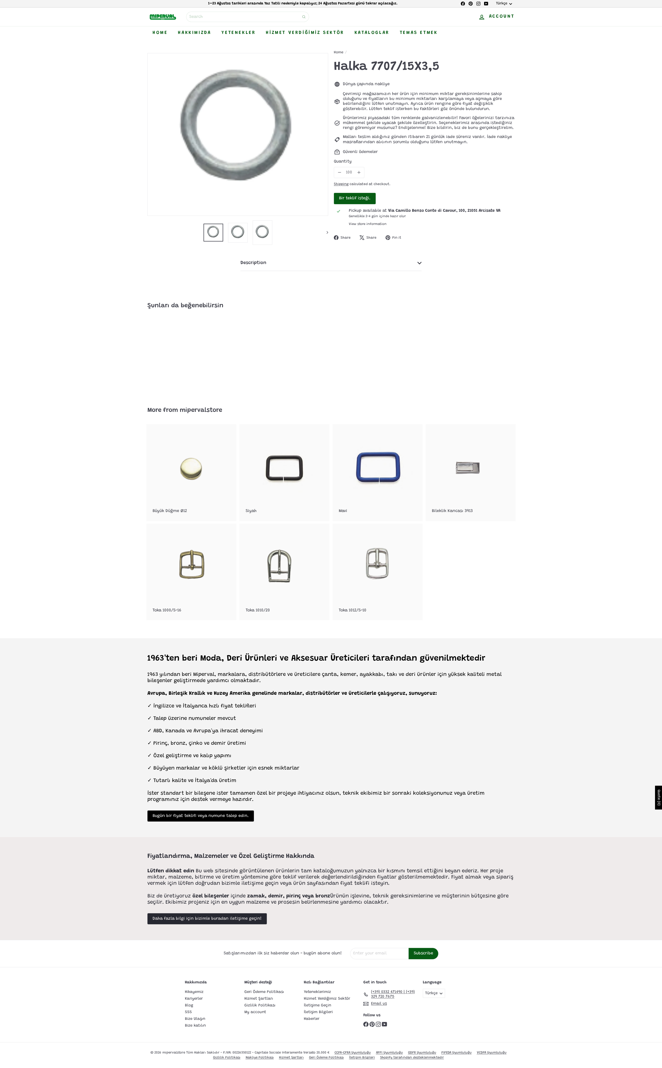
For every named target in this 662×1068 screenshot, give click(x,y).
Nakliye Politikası (260, 1057)
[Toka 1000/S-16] (191, 572)
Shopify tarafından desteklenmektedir (412, 1057)
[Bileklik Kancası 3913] (471, 472)
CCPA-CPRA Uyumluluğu (353, 1052)
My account (255, 1012)
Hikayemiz (194, 992)
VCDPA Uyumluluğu (492, 1052)
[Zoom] (238, 134)
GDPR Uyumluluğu (422, 1052)
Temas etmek (419, 33)
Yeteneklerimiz (317, 992)
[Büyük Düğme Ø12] (191, 472)
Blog (189, 1005)
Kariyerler (194, 999)
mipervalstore (201, 410)
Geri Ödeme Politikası (264, 992)
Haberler (311, 1019)
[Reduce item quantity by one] (339, 172)
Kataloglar (372, 33)
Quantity (343, 161)
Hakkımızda (194, 33)
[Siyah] (284, 472)
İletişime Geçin (317, 1005)
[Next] (325, 232)
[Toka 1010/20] (284, 572)
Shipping (341, 184)
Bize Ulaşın (195, 1019)
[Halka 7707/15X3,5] (175, 354)
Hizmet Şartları (258, 999)
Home (160, 33)
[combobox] (247, 17)
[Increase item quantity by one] (358, 172)
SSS (188, 1012)
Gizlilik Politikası (259, 1005)
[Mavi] (378, 472)
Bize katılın (195, 1026)
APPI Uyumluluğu (389, 1052)
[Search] (304, 17)
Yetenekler (238, 33)
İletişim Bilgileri (318, 1012)
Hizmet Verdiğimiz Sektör (305, 33)
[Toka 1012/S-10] (378, 572)
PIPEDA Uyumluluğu (456, 1052)
